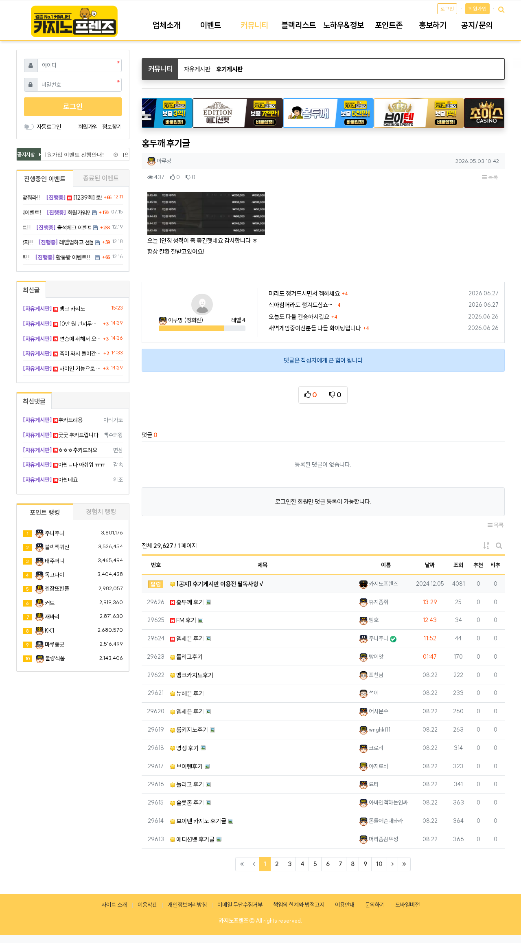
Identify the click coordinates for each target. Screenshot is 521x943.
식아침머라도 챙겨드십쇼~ (301, 305)
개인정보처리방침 (187, 904)
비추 (495, 565)
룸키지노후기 (191, 730)
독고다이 (54, 574)
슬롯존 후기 (189, 803)
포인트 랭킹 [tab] (45, 512)
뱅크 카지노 (54, 308)
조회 (458, 565)
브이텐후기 (189, 766)
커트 (50, 603)
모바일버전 (407, 904)
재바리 (52, 616)
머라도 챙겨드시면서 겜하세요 (304, 293)
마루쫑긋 (54, 644)
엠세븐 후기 (189, 638)
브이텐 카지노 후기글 (200, 821)
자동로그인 (49, 126)
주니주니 (54, 533)
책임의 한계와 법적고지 (298, 904)
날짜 (430, 565)
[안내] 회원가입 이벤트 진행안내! (61, 155)
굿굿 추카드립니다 (61, 435)
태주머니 (54, 561)
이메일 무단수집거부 (240, 904)
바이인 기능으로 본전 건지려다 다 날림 (62, 368)
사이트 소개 (114, 904)
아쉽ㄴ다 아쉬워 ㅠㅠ (64, 464)
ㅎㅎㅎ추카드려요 (60, 450)
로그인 (447, 9)
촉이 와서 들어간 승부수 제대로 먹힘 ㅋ (62, 353)
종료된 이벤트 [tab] (101, 178)
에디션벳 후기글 (195, 839)
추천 (478, 565)
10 (379, 864)
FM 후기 (185, 620)
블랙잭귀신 (57, 547)
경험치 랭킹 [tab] (101, 512)
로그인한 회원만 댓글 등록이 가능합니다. (323, 502)
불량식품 (55, 658)
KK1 (49, 630)
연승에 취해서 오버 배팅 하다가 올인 (62, 339)
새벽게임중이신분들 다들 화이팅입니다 (315, 328)
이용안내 (345, 904)
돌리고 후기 (189, 784)
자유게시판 (197, 69)
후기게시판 (229, 69)
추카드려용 (53, 420)
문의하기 (375, 904)
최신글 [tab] (31, 290)
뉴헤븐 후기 (189, 693)
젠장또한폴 (57, 588)
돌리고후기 (189, 657)
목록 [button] (492, 177)
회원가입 (477, 9)
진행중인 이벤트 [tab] (45, 179)
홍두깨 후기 (189, 602)
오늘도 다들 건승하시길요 (299, 317)
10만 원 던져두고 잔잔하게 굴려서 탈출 (62, 324)
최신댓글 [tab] (34, 401)
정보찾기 (112, 126)
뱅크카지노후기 (194, 675)
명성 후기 (187, 748)
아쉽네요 (50, 480)
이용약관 (147, 904)
